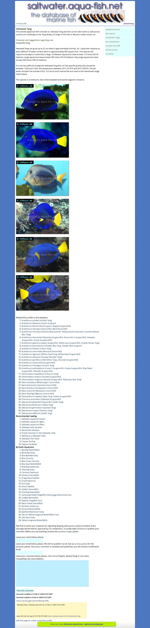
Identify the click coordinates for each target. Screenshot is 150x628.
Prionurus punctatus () (41, 399)
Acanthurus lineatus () (36, 348)
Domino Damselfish (30, 475)
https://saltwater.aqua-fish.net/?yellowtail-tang (63, 616)
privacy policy (81, 544)
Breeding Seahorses (30, 466)
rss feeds (110, 54)
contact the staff (113, 45)
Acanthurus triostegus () (38, 365)
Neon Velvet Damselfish (32, 503)
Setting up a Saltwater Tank (33, 435)
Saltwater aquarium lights (33, 421)
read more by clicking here (93, 624)
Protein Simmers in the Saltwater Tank (38, 433)
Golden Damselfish (30, 489)
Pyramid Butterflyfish (31, 509)
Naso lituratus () (40, 388)
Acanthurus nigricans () (51, 354)
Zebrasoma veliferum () (37, 413)
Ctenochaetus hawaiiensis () (40, 374)
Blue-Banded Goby (30, 455)
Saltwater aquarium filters (33, 424)
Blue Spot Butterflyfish (31, 464)
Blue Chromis (27, 458)
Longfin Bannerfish (30, 497)
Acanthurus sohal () (38, 362)
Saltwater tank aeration (32, 427)
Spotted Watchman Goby (33, 511)
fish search (110, 33)
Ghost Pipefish (28, 486)
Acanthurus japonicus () (60, 343)
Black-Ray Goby (28, 452)
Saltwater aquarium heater (33, 419)
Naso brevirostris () (39, 385)
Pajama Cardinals (29, 444)
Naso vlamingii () (38, 393)
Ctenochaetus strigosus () (51, 379)
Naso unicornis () (39, 390)
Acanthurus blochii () (46, 326)
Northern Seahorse (30, 506)
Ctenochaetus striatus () (41, 376)
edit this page (22, 620)
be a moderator (113, 41)
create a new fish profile (41, 620)
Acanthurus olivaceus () (42, 357)
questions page (65, 531)
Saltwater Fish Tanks (30, 438)
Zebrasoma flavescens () (37, 405)
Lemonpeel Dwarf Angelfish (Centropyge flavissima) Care (46, 495)
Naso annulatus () (40, 382)
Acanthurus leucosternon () (52, 345)
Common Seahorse (30, 472)
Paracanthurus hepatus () (46, 396)
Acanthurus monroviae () (42, 351)
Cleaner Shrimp (28, 441)
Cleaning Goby (28, 469)
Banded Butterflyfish (31, 450)
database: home (113, 29)
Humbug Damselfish (31, 492)
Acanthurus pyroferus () (50, 360)
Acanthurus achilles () (37, 320)
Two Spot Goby (28, 517)
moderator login (113, 37)
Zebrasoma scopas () (37, 410)
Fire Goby (26, 483)
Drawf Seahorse (29, 481)
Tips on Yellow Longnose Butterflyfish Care (40, 514)
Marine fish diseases (30, 430)
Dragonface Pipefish (30, 478)
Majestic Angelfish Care (32, 500)
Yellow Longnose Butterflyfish (34, 520)
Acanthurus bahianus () (39, 323)
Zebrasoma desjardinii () (42, 402)
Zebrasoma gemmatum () (39, 407)
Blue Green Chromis (30, 461)
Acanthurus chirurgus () (44, 329)
